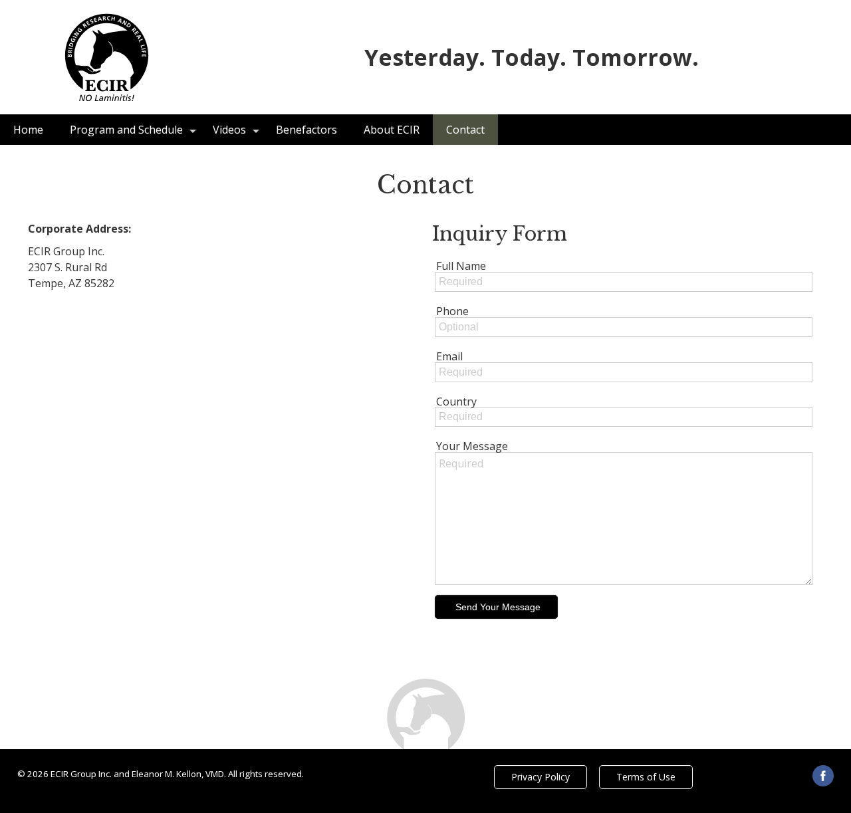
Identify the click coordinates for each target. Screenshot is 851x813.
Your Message (472, 446)
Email (449, 356)
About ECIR (392, 129)
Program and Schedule (126, 129)
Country (456, 401)
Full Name (461, 266)
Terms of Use (645, 776)
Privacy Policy (540, 776)
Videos (229, 129)
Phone (452, 311)
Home (28, 129)
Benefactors (306, 129)
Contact (465, 129)
